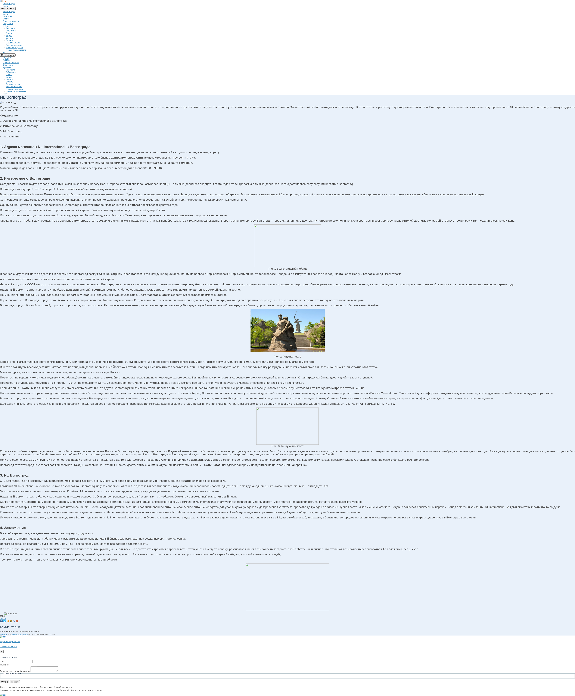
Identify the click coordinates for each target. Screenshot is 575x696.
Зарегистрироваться (10, 641)
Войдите (3, 634)
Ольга (3, 618)
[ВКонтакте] (1, 621)
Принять (15, 682)
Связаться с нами (8, 646)
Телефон (4, 665)
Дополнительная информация (15, 671)
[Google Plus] (17, 621)
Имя (2, 661)
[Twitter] (4, 621)
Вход (5, 6)
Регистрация (9, 3)
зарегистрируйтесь (19, 634)
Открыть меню (7, 9)
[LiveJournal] (14, 621)
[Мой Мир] (11, 621)
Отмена (4, 682)
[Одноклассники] (7, 621)
